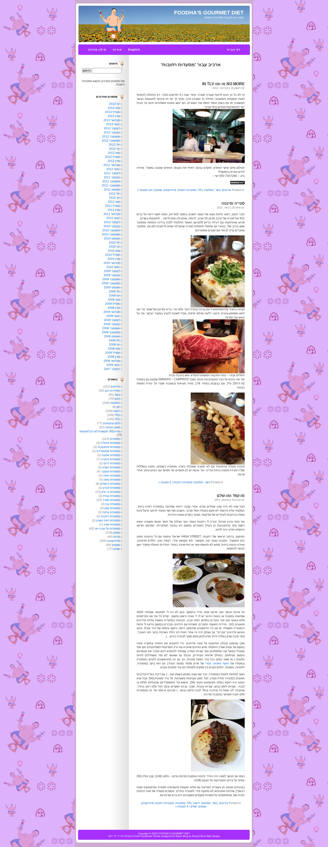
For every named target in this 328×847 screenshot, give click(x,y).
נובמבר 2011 (112, 177)
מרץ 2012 (114, 161)
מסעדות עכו (112, 504)
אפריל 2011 (112, 206)
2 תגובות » (164, 482)
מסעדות (180, 803)
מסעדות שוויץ (111, 524)
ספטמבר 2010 (111, 234)
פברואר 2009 (111, 312)
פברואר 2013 (111, 120)
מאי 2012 (114, 153)
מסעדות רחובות (186, 190)
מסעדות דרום (111, 463)
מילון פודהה (97, 49)
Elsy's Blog (182, 836)
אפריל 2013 (112, 112)
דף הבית (233, 49)
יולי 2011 (114, 193)
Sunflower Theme (151, 836)
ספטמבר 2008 (111, 332)
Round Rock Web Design (206, 836)
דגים (117, 398)
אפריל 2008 (112, 352)
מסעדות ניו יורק (110, 492)
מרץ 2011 (114, 210)
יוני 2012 (114, 148)
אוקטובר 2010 (111, 230)
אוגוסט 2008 (112, 336)
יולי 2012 (114, 144)
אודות (117, 49)
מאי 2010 (114, 250)
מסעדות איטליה (110, 443)
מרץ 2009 (114, 308)
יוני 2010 (114, 246)
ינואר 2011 (113, 218)
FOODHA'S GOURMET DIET (208, 13)
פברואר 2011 (111, 214)
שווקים (158, 190)
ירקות (196, 803)
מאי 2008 (114, 348)
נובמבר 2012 (112, 132)
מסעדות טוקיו (111, 479)
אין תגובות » (144, 190)
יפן (118, 407)
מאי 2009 (114, 299)
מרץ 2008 (114, 356)
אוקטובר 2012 (111, 136)
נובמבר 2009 (112, 275)
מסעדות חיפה (111, 475)
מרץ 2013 (114, 116)
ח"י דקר (112, 836)
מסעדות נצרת (111, 496)
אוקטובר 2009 (111, 279)
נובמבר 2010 (112, 226)
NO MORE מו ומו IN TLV (223, 84)
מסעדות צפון (112, 508)
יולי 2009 (114, 291)
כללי (200, 190)
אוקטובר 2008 (111, 328)
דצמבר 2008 (112, 320)
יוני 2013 (114, 104)
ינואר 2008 (113, 365)
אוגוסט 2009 (112, 287)
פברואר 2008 (111, 361)
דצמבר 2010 (112, 222)
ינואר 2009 (113, 316)
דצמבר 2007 (112, 369)
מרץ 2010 (114, 259)
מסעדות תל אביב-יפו (107, 528)
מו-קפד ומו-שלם (231, 496)
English (134, 49)
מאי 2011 (114, 201)
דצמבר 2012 (112, 128)
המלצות (209, 190)
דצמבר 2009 (112, 271)
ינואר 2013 (113, 124)
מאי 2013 (114, 108)
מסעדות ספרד (111, 500)
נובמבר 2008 (112, 324)
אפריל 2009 (112, 303)
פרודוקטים (170, 190)
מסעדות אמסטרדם (108, 451)
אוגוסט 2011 (112, 189)
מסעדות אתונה (111, 455)
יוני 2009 (114, 295)
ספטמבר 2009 (111, 283)
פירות (116, 536)
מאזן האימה (112, 427)
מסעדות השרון (111, 467)
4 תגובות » (181, 806)
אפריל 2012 (112, 157)
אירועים (226, 190)
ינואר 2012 (113, 169)
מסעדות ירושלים (110, 483)
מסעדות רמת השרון (108, 520)
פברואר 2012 (111, 165)
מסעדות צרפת (111, 512)
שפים (193, 806)
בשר (218, 190)
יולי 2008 (114, 340)
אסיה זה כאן (112, 390)
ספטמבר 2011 (111, 185)
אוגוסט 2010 (112, 238)
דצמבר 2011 (112, 173)
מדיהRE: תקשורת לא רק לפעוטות (99, 431)
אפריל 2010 (112, 254)
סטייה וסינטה (233, 203)
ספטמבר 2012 (111, 140)
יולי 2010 (114, 242)
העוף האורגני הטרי (216, 663)
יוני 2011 (114, 197)
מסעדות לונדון (111, 487)
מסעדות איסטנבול (109, 447)
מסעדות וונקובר (110, 471)
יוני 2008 (114, 344)
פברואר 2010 (111, 263)
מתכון (116, 532)
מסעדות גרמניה (110, 459)
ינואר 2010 (113, 267)
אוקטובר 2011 (111, 181)
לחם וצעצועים (111, 423)
